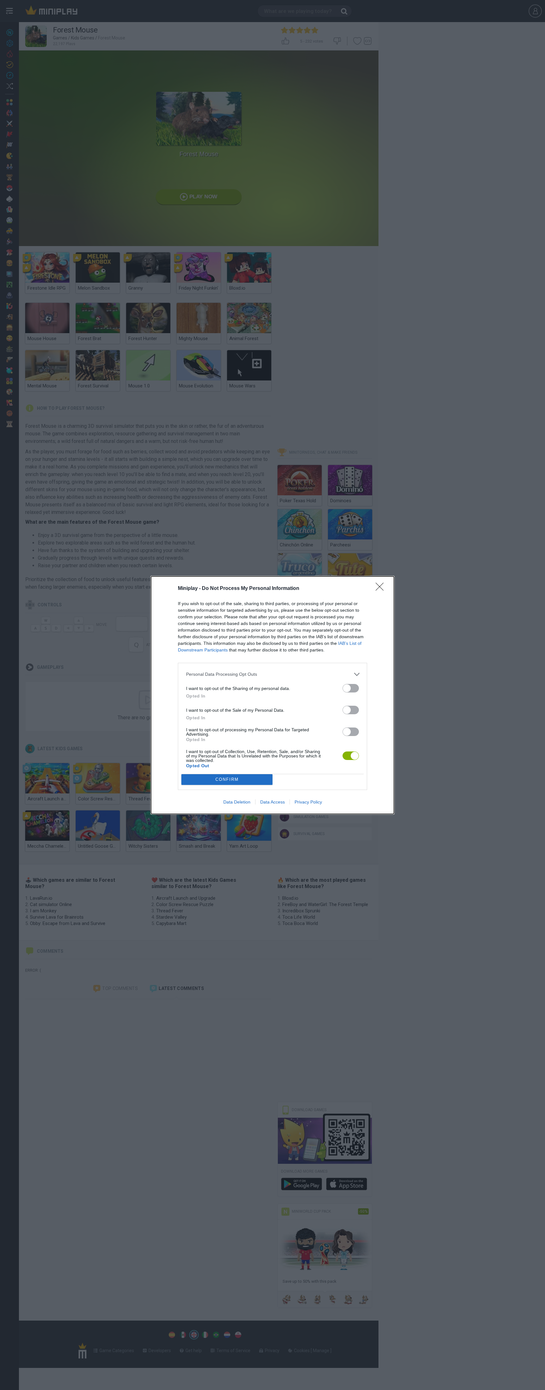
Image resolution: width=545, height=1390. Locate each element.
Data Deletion (236, 801)
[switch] (351, 688)
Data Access (272, 801)
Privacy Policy (308, 801)
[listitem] (272, 674)
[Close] (382, 589)
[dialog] (272, 695)
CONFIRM (227, 779)
